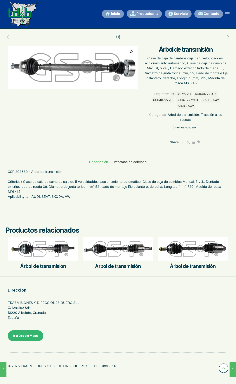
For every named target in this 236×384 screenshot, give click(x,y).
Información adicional (130, 162)
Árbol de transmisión (183, 115)
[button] (132, 52)
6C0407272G (163, 100)
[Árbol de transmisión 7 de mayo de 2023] (3, 369)
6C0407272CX (205, 94)
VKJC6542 (186, 106)
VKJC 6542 (210, 100)
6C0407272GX (187, 100)
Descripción (98, 162)
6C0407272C (181, 94)
